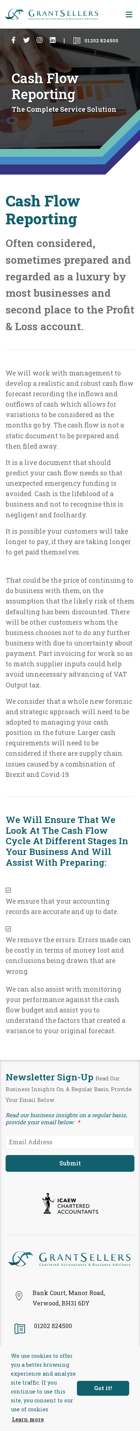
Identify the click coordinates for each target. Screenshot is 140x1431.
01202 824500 (100, 41)
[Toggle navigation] (129, 14)
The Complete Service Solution (64, 109)
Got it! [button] (103, 1388)
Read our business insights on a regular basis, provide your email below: (66, 1119)
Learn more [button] (28, 1419)
